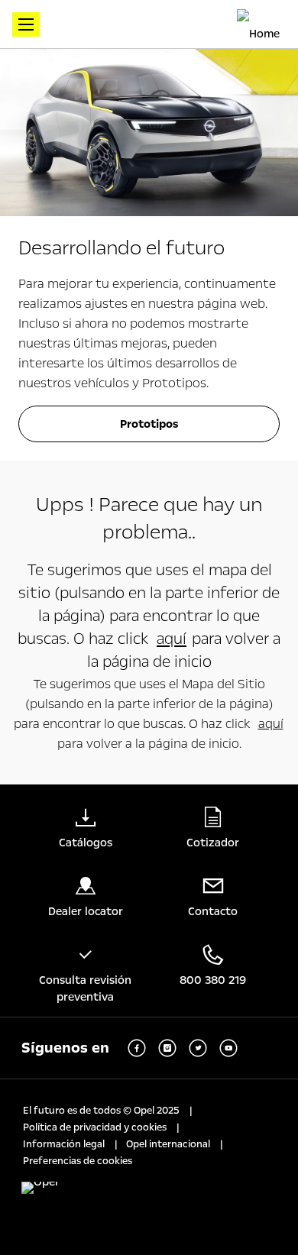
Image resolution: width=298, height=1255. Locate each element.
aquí (171, 638)
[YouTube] (228, 1048)
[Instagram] (167, 1048)
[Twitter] (198, 1048)
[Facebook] (136, 1048)
